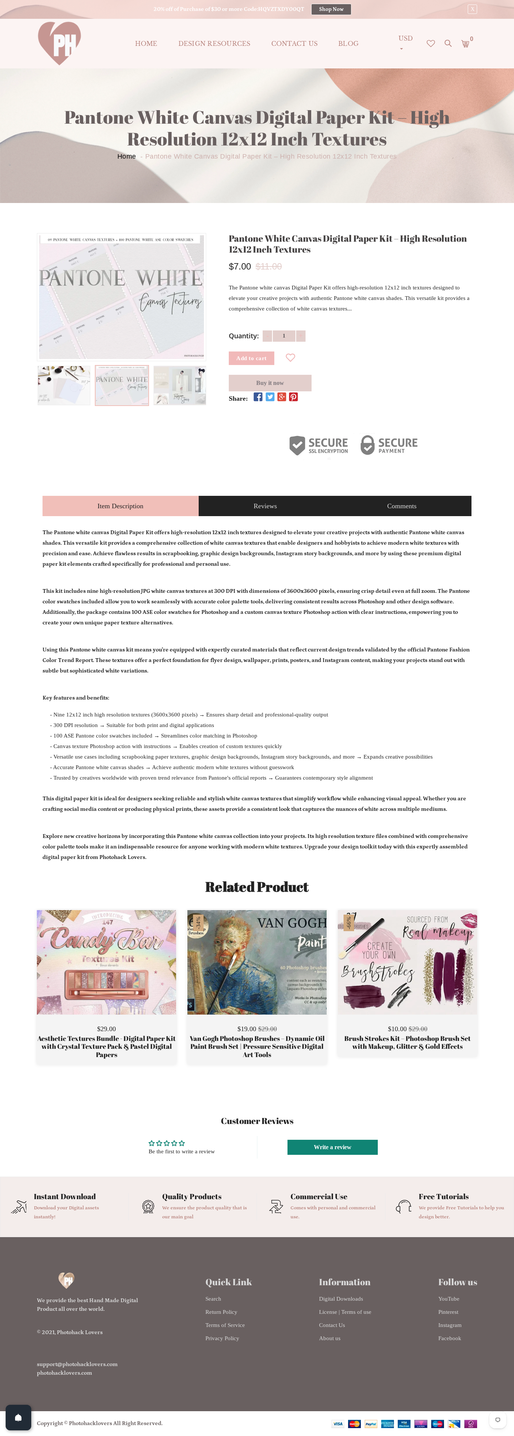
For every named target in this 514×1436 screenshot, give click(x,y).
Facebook (449, 1338)
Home (146, 43)
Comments (402, 506)
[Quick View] (125, 973)
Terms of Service (225, 1325)
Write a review (332, 1147)
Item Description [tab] (120, 506)
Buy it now (270, 383)
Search (213, 1299)
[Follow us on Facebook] (258, 397)
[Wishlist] (291, 358)
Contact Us (332, 1325)
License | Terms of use (345, 1312)
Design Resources (214, 43)
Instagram (450, 1325)
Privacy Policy (222, 1338)
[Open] (18, 1417)
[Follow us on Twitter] (270, 397)
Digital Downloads (341, 1299)
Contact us (294, 43)
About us (330, 1338)
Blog (348, 43)
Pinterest (448, 1312)
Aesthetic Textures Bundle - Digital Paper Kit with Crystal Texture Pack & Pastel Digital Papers (106, 1047)
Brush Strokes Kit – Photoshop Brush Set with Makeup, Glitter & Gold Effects (407, 1043)
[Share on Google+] (282, 397)
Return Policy (221, 1312)
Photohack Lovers (80, 1332)
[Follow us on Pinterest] (293, 397)
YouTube (448, 1299)
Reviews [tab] (265, 506)
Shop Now (331, 9)
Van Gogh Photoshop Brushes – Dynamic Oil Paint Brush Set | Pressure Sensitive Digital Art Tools (257, 1047)
